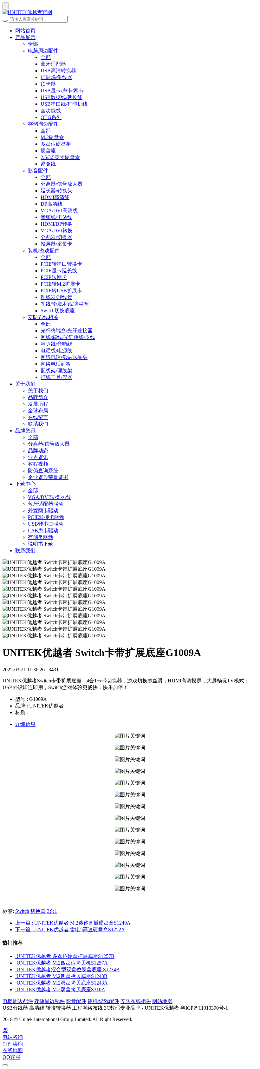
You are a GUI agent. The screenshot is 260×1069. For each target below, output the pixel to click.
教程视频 (38, 464)
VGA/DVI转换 (57, 230)
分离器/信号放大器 (61, 184)
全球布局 (38, 410)
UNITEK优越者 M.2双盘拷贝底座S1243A (62, 983)
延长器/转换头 (56, 190)
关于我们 (25, 384)
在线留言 (38, 417)
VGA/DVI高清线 (59, 210)
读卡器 (48, 84)
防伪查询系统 (43, 470)
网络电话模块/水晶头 (64, 357)
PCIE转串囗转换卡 (61, 264)
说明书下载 (40, 544)
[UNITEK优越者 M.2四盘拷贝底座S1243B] (15, 976)
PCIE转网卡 (54, 277)
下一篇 (70, 929)
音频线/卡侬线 (56, 217)
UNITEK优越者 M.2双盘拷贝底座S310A (60, 989)
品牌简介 (38, 397)
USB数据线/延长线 (61, 97)
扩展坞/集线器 (56, 77)
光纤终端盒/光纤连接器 (67, 330)
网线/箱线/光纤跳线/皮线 (68, 337)
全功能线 (51, 110)
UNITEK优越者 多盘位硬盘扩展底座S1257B (65, 956)
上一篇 (73, 923)
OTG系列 (51, 117)
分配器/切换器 (56, 237)
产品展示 (25, 37)
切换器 (38, 911)
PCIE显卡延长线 (59, 270)
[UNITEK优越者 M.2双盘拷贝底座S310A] (15, 989)
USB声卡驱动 (43, 530)
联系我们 (38, 424)
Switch (22, 911)
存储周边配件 (43, 124)
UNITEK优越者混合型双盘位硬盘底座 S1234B (68, 969)
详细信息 (25, 724)
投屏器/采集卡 (56, 244)
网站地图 (162, 1001)
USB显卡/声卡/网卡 (62, 90)
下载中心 (25, 484)
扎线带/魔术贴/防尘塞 (65, 304)
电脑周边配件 (43, 50)
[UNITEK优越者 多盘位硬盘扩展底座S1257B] (15, 956)
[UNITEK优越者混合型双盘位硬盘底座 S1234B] (15, 969)
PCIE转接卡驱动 (46, 517)
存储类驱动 (40, 537)
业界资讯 (38, 457)
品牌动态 (38, 450)
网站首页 (25, 30)
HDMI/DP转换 (56, 224)
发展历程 (38, 404)
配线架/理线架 (56, 370)
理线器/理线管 (56, 297)
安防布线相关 (43, 317)
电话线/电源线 (56, 350)
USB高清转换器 (58, 70)
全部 (33, 44)
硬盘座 (48, 150)
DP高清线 (51, 204)
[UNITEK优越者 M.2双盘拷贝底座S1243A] (15, 983)
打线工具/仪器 (56, 377)
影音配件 (38, 170)
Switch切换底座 (58, 310)
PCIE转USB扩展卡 (61, 290)
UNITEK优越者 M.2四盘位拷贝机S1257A (62, 963)
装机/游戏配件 (44, 250)
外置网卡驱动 (43, 510)
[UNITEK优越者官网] (130, 12)
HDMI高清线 (55, 197)
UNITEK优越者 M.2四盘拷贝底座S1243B (61, 976)
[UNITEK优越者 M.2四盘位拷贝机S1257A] (15, 963)
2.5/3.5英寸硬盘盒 (60, 157)
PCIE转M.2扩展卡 (60, 284)
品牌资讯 (25, 430)
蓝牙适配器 (53, 64)
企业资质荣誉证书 (48, 477)
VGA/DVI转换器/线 (49, 497)
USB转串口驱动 (45, 524)
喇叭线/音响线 (56, 344)
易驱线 (48, 164)
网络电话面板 (56, 364)
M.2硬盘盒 (52, 137)
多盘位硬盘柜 (56, 144)
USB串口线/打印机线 (64, 104)
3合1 (52, 911)
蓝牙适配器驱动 (45, 504)
